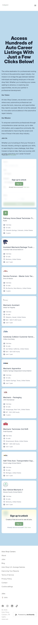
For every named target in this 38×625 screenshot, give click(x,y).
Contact (4, 583)
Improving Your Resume (10, 571)
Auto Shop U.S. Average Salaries (13, 567)
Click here (26, 187)
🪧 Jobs (5, 597)
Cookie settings (7, 586)
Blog (3, 563)
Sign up (19, 184)
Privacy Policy (7, 579)
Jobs (3, 559)
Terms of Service (8, 575)
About (4, 555)
